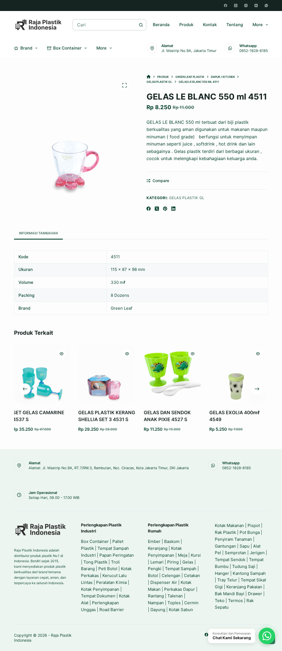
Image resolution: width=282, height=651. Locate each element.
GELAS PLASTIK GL (186, 198)
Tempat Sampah (180, 568)
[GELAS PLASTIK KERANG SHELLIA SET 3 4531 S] (67, 373)
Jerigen (257, 552)
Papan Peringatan (116, 555)
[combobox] (104, 25)
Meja (182, 555)
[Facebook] (225, 5)
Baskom (172, 541)
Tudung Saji (243, 566)
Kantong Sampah (249, 573)
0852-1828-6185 (253, 50)
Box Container (67, 48)
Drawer (255, 593)
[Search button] (140, 25)
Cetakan (192, 575)
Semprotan (235, 552)
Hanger (222, 573)
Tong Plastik (95, 562)
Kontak (210, 24)
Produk (186, 24)
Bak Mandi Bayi (229, 593)
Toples (174, 602)
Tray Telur (227, 580)
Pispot (254, 525)
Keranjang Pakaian (244, 586)
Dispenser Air (163, 582)
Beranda (161, 24)
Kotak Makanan (229, 525)
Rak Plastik (225, 532)
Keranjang (157, 548)
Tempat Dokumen (98, 595)
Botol (153, 575)
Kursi (196, 555)
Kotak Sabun (181, 609)
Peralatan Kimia (111, 582)
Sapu (245, 546)
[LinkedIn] (173, 209)
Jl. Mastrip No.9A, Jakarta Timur (188, 50)
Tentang (234, 24)
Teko (219, 600)
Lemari (157, 562)
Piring (173, 562)
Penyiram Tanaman (233, 539)
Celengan (171, 575)
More (258, 24)
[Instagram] (246, 5)
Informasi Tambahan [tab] (38, 233)
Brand (26, 48)
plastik (242, 122)
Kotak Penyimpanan (100, 589)
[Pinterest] (165, 209)
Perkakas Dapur (179, 589)
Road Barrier (111, 609)
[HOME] (149, 77)
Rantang (156, 595)
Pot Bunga (250, 532)
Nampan (156, 602)
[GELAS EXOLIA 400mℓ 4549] (198, 373)
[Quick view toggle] (22, 353)
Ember (154, 541)
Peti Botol (107, 568)
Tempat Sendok (230, 559)
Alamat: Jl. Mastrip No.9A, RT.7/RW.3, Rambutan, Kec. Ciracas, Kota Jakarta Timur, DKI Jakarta (109, 468)
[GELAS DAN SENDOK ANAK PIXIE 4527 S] (133, 373)
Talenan (175, 595)
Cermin (191, 602)
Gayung (157, 609)
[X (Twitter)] (235, 5)
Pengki (154, 568)
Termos (235, 600)
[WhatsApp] (266, 5)
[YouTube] (256, 5)
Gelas (187, 562)
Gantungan (225, 546)
